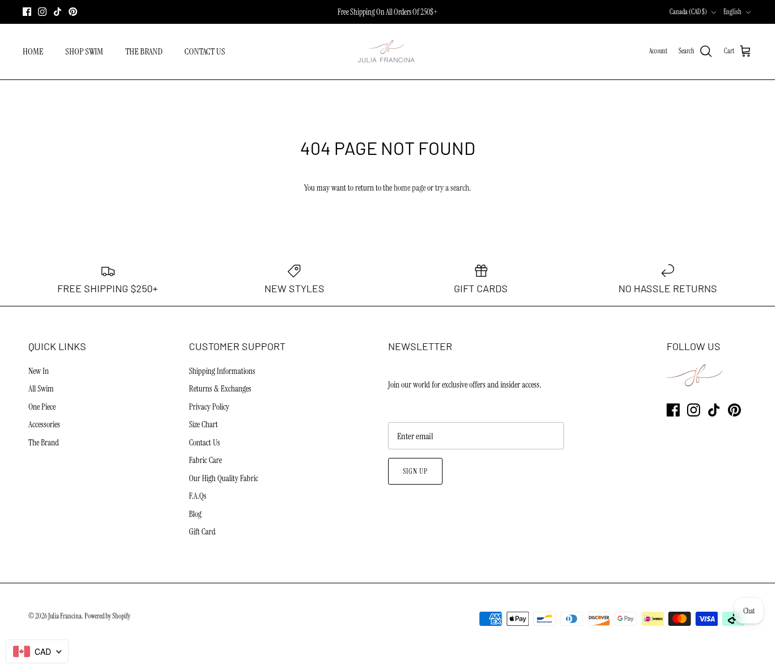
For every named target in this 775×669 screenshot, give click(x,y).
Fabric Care (205, 460)
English (732, 11)
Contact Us (204, 442)
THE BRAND (143, 51)
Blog (195, 514)
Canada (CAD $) (688, 11)
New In (38, 371)
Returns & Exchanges (220, 388)
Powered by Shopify (107, 616)
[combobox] (37, 651)
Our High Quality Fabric (223, 478)
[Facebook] (27, 11)
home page (410, 187)
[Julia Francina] (387, 51)
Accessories (44, 424)
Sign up (415, 471)
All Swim (41, 388)
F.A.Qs (198, 496)
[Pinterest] (73, 11)
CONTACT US (204, 51)
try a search (452, 187)
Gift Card (202, 531)
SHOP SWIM (84, 51)
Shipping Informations (222, 371)
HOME (33, 51)
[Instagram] (42, 11)
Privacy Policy (209, 407)
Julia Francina (65, 616)
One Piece (42, 407)
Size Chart (203, 424)
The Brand (43, 442)
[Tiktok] (57, 11)
